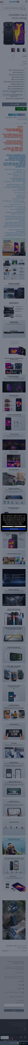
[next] (3, 22)
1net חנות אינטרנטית (7, 1014)
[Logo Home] (14, 2)
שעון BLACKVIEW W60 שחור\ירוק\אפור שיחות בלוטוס (13, 71)
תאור (25, 99)
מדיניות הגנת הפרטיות (20, 987)
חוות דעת (17, 99)
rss (25, 1005)
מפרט (21, 99)
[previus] (24, 22)
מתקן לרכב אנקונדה (18, 52)
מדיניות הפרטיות (14, 529)
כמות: (13, 31)
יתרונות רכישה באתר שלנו (21, 999)
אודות (21, 998)
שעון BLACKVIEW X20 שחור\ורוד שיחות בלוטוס (13, 67)
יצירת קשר (20, 84)
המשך (14, 526)
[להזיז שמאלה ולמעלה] (20, 1043)
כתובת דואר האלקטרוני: (19, 978)
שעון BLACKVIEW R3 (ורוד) (16, 62)
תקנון (11, 1000)
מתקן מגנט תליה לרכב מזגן (16, 50)
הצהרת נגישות (16, 998)
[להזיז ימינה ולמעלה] (21, 1043)
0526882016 (20, 960)
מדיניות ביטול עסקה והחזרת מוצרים (20, 1000)
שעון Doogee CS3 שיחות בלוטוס (15, 74)
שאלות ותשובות (9, 998)
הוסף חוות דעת (5, 926)
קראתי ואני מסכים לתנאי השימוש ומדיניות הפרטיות (13, 983)
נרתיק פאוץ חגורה (18, 48)
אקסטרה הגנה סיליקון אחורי (16, 45)
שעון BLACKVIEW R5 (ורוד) (16, 64)
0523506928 (6, 1037)
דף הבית (24, 998)
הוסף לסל (13, 1043)
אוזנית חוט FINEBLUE (17, 59)
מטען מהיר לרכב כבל (17, 55)
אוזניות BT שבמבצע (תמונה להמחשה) (14, 57)
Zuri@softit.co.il (20, 964)
